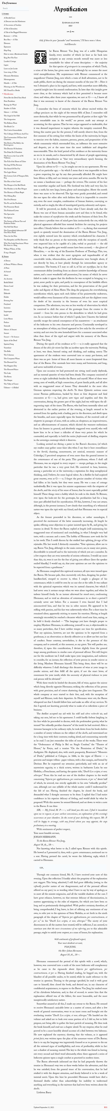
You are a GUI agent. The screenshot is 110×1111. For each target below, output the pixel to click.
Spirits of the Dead (10, 341)
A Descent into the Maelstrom (14, 22)
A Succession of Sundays (12, 25)
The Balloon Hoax (10, 123)
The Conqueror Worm (12, 359)
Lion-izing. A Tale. (10, 72)
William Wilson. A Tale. (12, 249)
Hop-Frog (7, 51)
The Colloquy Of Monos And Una (16, 134)
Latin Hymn (8, 319)
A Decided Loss (9, 18)
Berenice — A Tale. (11, 36)
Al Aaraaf (7, 272)
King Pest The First (10, 58)
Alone (6, 275)
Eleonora (7, 44)
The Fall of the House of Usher (15, 162)
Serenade (7, 326)
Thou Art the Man (10, 236)
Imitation (7, 308)
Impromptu (8, 312)
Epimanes (7, 47)
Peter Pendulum (9, 101)
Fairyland (7, 304)
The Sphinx (8, 218)
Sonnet (6, 333)
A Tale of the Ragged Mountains (15, 33)
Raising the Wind (10, 105)
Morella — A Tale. (10, 83)
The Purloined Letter (11, 211)
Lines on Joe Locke (11, 69)
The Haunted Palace (11, 370)
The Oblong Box (10, 196)
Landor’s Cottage (10, 62)
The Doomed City (10, 362)
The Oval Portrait (10, 200)
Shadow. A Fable (10, 109)
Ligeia (6, 65)
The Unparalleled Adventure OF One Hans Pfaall (15, 232)
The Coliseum (9, 355)
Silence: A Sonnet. (10, 330)
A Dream (7, 261)
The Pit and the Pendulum (13, 203)
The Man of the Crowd (12, 182)
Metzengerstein (9, 80)
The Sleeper (8, 381)
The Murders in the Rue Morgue (15, 189)
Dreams (6, 290)
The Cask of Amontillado (13, 130)
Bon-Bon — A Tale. (11, 40)
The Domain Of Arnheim (13, 149)
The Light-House (10, 173)
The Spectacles (9, 214)
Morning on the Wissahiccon (14, 87)
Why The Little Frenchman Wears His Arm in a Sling (16, 245)
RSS (105, 1107)
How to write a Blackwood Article (16, 54)
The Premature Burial (11, 207)
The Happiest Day (10, 366)
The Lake (7, 373)
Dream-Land (8, 286)
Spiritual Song (9, 344)
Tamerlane (7, 348)
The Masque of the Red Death (14, 185)
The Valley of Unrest (11, 384)
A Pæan (6, 268)
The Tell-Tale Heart (11, 227)
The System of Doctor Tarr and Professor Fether (15, 223)
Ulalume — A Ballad (11, 388)
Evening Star (8, 301)
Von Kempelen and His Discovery (16, 240)
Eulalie (6, 297)
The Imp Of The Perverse (13, 165)
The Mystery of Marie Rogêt (14, 193)
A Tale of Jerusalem (10, 29)
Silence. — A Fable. (11, 112)
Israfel (6, 315)
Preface (6, 323)
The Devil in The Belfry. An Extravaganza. (14, 144)
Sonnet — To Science (11, 337)
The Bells (7, 352)
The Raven (8, 377)
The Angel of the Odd (12, 116)
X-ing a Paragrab (10, 253)
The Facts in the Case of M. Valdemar (14, 157)
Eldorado (7, 294)
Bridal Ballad (8, 283)
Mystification (8, 94)
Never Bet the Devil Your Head (15, 98)
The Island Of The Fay (12, 169)
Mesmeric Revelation (11, 76)
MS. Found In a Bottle (12, 91)
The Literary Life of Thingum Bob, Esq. (16, 177)
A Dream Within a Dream (13, 265)
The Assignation (10, 120)
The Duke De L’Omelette (13, 153)
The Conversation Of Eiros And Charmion (15, 139)
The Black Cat (9, 127)
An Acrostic (8, 279)
